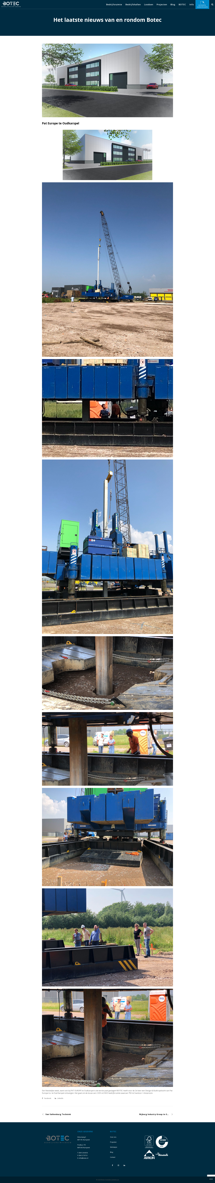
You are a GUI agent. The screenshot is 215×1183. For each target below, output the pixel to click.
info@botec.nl (83, 1158)
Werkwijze (113, 1147)
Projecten (113, 1142)
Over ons (113, 1137)
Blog (111, 1152)
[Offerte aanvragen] (202, 4)
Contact (112, 1157)
